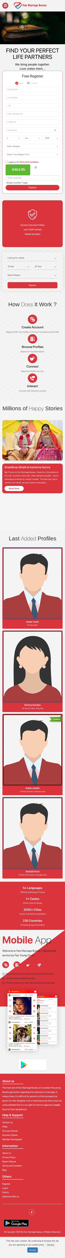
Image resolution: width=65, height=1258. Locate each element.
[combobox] (13, 138)
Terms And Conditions (29, 162)
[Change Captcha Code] (36, 167)
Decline (50, 1245)
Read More (14, 488)
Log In (5, 1188)
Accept (32, 1250)
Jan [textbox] (26, 138)
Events (5, 1192)
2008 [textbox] (47, 138)
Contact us (7, 1122)
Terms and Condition (12, 1165)
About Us (6, 1153)
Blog (4, 1170)
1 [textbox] (7, 138)
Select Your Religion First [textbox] (18, 154)
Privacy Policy (9, 1157)
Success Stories (10, 1131)
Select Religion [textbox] (13, 146)
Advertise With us (10, 1196)
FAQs (4, 1126)
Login (25, 183)
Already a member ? (17, 183)
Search (32, 285)
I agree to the (23, 162)
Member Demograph (12, 1139)
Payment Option (10, 1135)
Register (33, 187)
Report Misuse (9, 1161)
